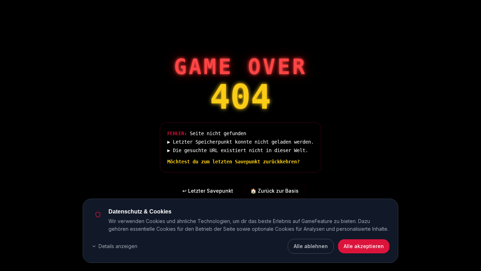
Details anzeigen (118, 246)
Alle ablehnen (311, 246)
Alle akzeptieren (364, 246)
